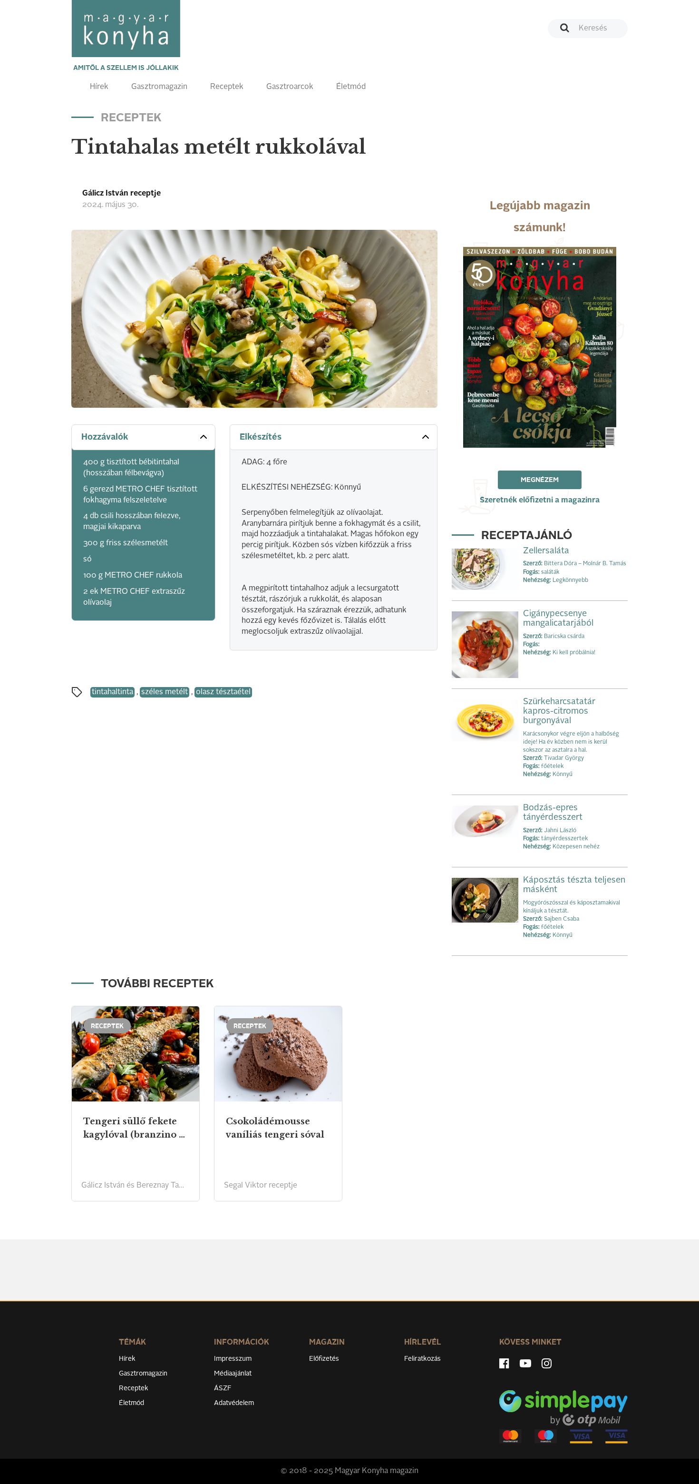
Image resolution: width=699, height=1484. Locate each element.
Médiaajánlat (233, 1373)
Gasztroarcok (289, 87)
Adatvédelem (234, 1403)
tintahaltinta (112, 692)
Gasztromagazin (159, 87)
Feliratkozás (422, 1359)
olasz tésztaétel (223, 692)
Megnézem (540, 480)
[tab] (143, 437)
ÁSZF (223, 1388)
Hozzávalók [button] (104, 437)
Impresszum (233, 1359)
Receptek (226, 87)
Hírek (99, 87)
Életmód (351, 87)
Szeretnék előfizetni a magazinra (540, 500)
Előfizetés (324, 1359)
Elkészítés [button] (261, 437)
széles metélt (164, 692)
